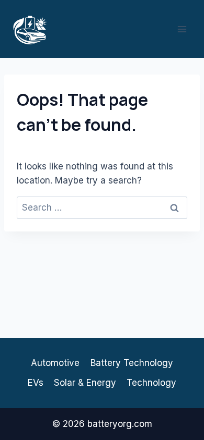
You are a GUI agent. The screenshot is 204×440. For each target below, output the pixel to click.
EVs (35, 382)
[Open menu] (181, 29)
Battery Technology (131, 363)
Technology (151, 382)
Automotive (55, 363)
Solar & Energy (85, 382)
